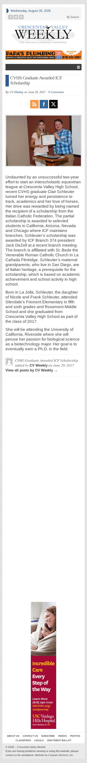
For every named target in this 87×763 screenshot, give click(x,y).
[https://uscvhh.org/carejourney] (43, 665)
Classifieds (23, 740)
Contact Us (30, 736)
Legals (39, 740)
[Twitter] (16, 17)
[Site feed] (21, 17)
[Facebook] (10, 17)
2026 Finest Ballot (59, 740)
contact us (11, 755)
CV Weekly (16, 92)
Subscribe (48, 736)
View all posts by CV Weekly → (31, 370)
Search (74, 17)
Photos (75, 736)
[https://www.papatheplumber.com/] (43, 55)
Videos (62, 736)
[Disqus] (43, 432)
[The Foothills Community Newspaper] (43, 34)
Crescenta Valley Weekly (30, 747)
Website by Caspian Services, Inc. (54, 755)
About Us (13, 736)
